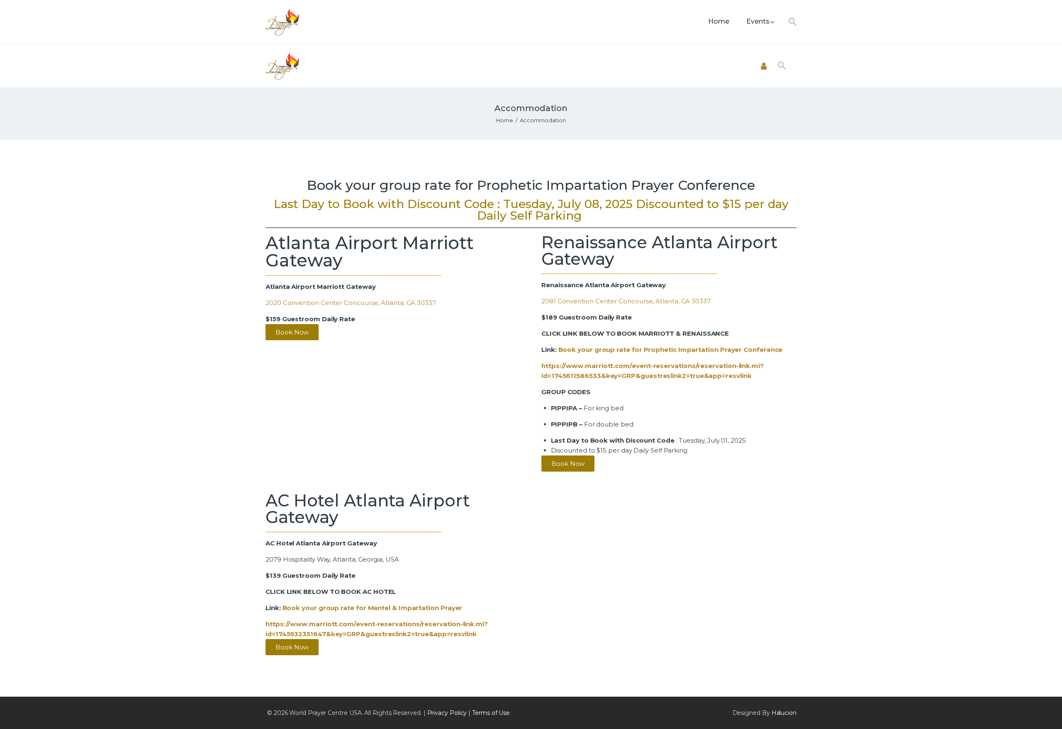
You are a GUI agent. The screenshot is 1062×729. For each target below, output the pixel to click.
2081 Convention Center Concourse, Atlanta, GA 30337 (626, 301)
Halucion (784, 713)
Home (504, 120)
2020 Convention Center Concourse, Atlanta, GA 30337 (351, 303)
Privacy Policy (447, 713)
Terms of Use (491, 713)
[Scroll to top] (1041, 709)
